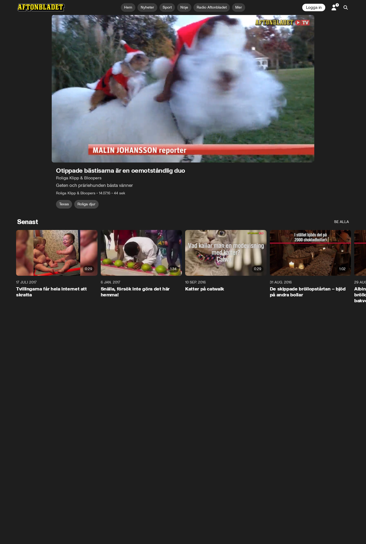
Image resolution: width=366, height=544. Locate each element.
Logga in (314, 7)
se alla (341, 222)
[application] (183, 89)
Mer (238, 7)
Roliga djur (86, 204)
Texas (64, 204)
